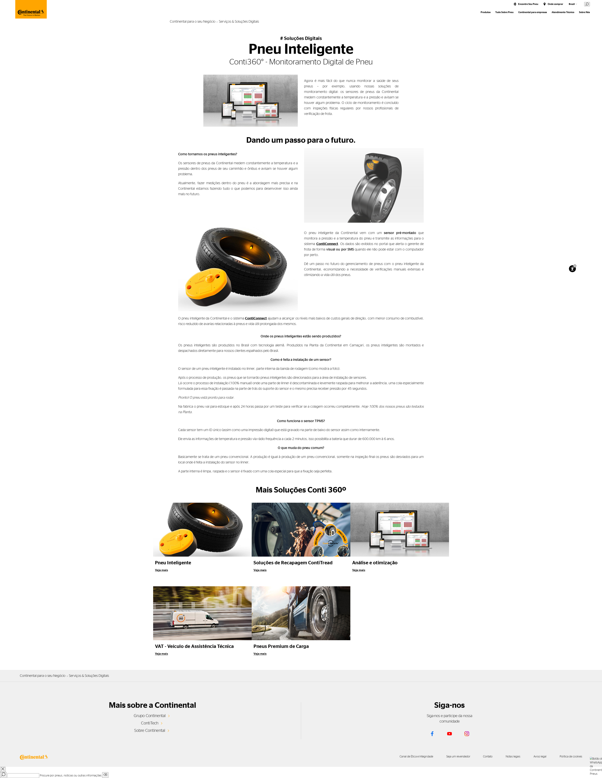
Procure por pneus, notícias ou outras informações (71, 775)
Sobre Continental (149, 731)
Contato (488, 756)
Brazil (572, 4)
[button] (575, 265)
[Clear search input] (105, 775)
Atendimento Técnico (563, 12)
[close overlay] (3, 769)
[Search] (3, 775)
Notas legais (513, 756)
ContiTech (149, 723)
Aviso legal (540, 756)
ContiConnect (327, 244)
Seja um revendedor (458, 756)
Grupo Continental (150, 716)
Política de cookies (571, 756)
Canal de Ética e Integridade (416, 756)
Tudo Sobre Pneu (504, 12)
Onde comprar (555, 4)
